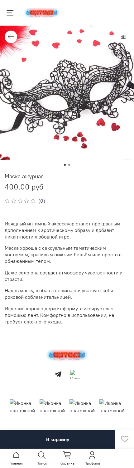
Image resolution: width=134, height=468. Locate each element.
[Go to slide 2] (69, 165)
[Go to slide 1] (65, 165)
